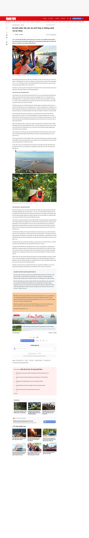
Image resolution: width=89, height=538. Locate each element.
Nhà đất (68, 21)
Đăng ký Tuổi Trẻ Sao (77, 18)
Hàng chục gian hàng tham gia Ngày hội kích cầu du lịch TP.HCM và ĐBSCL (34, 412)
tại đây (26, 308)
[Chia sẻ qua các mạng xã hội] (46, 341)
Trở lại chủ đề (16, 25)
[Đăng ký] (49, 421)
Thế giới (23, 21)
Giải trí (56, 21)
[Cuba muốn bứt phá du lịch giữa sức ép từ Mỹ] (50, 447)
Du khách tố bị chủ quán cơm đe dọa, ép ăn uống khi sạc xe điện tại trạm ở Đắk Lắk (49, 439)
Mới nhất (9, 21)
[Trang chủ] (6, 22)
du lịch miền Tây (16, 83)
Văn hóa (53, 21)
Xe (40, 21)
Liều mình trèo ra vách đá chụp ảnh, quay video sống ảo (19, 439)
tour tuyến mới (47, 360)
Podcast (45, 18)
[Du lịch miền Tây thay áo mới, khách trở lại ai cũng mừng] (20, 406)
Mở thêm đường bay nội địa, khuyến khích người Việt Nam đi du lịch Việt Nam (38, 326)
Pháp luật (28, 21)
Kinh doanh (33, 21)
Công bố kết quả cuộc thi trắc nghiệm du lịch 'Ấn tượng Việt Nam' (30, 385)
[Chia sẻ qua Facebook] (41, 341)
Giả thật (76, 21)
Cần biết (57, 18)
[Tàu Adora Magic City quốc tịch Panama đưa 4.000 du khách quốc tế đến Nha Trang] (19, 447)
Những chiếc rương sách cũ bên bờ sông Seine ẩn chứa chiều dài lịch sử (32, 373)
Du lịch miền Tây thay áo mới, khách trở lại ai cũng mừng (20, 412)
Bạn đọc (80, 21)
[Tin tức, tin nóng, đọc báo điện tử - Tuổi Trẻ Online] (11, 18)
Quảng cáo (63, 18)
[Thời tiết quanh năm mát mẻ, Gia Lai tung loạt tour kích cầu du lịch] (48, 406)
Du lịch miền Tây (19, 360)
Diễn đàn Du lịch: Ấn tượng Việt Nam (31, 369)
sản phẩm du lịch (38, 360)
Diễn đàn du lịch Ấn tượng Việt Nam (20, 362)
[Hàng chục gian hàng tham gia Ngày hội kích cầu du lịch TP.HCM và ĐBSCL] (34, 406)
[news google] (51, 35)
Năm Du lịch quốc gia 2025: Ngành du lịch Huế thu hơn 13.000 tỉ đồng (32, 377)
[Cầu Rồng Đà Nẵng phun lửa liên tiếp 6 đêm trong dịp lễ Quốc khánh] (34, 433)
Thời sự (20, 21)
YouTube (51, 18)
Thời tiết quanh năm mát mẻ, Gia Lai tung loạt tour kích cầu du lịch (48, 412)
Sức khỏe (72, 21)
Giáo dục (64, 21)
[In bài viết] (7, 44)
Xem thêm (15, 393)
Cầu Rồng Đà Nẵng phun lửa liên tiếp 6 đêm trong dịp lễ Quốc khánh (34, 439)
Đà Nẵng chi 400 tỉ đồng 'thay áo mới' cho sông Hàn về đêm (29, 381)
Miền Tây (31, 360)
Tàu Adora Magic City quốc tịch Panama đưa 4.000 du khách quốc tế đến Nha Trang (19, 453)
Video (17, 21)
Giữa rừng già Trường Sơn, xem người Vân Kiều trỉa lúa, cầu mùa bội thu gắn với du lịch (34, 453)
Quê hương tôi (45, 299)
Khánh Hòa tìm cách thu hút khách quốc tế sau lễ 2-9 (28, 389)
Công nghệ (38, 21)
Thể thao (60, 21)
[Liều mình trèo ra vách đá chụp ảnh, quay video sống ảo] (19, 433)
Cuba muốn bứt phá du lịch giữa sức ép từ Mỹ (48, 453)
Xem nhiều (13, 21)
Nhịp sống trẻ (48, 21)
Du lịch (43, 21)
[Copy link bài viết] (44, 341)
